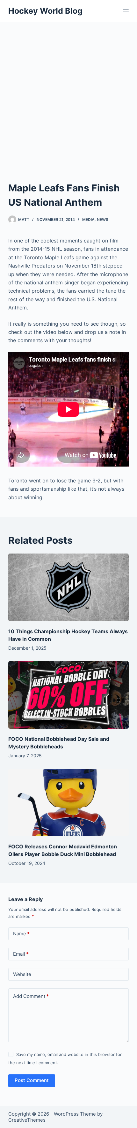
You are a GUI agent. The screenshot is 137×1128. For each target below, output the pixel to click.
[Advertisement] (68, 93)
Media (88, 219)
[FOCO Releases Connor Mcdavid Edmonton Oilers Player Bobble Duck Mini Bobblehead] (68, 802)
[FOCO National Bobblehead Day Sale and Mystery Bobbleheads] (68, 695)
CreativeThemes (27, 1120)
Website (22, 974)
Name (21, 934)
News (102, 219)
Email (21, 954)
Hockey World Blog (45, 11)
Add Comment (31, 996)
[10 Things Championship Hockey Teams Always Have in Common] (68, 587)
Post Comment (32, 1080)
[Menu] (126, 11)
